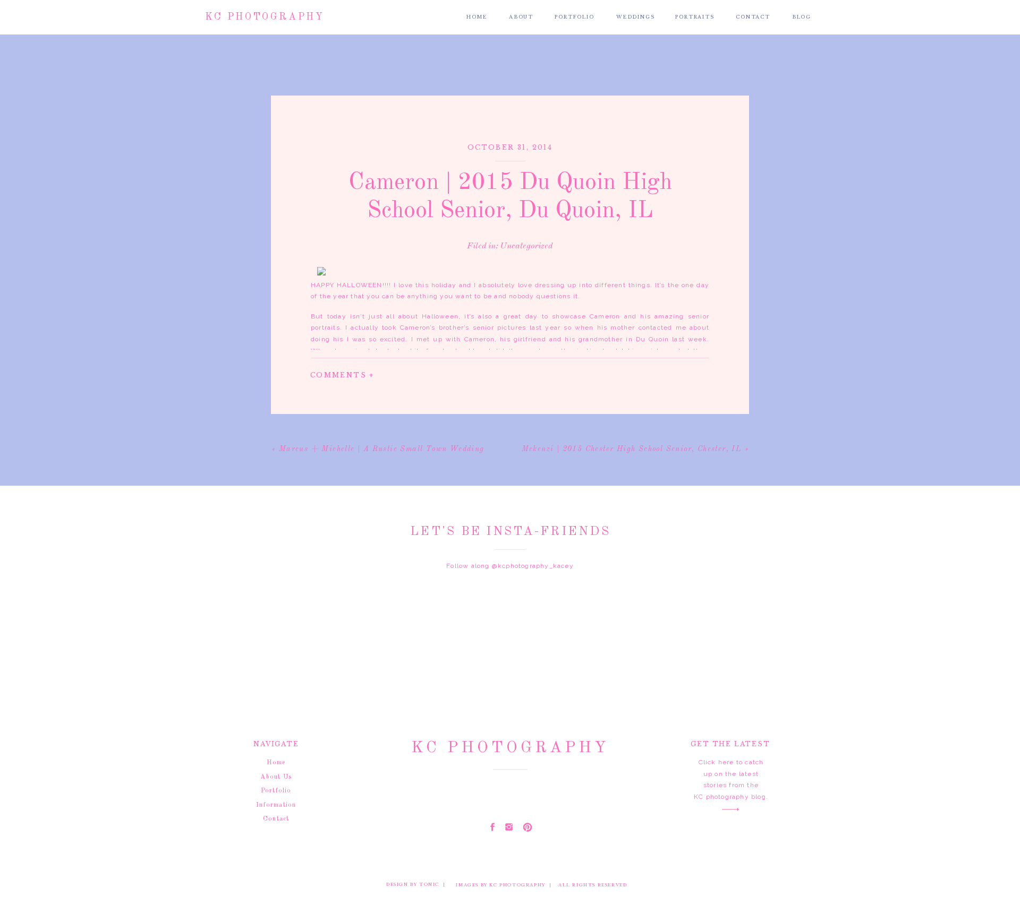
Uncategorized (526, 246)
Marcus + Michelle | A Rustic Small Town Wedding (381, 449)
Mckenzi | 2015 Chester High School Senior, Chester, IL (632, 449)
